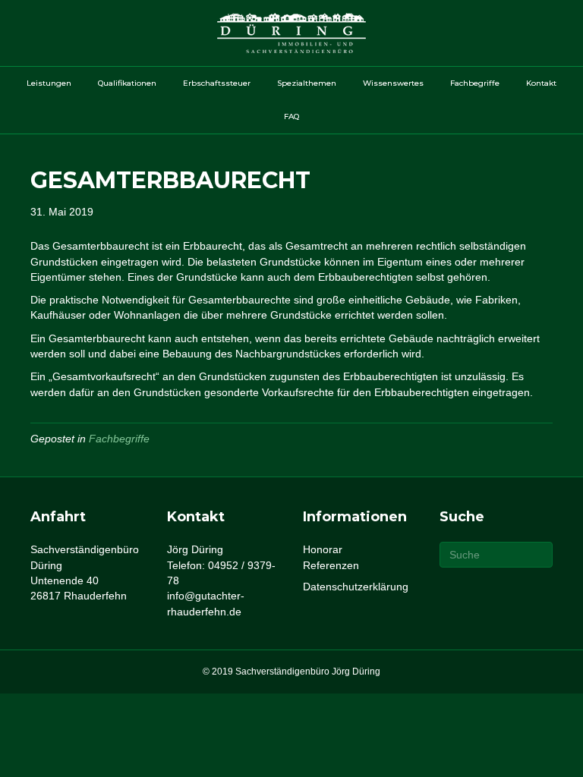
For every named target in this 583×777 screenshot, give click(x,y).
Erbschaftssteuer (217, 83)
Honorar (322, 549)
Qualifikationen (127, 83)
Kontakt (541, 83)
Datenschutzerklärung (355, 586)
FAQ (291, 116)
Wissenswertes (393, 83)
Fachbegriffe (474, 83)
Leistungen (49, 83)
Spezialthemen (306, 83)
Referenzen (331, 565)
